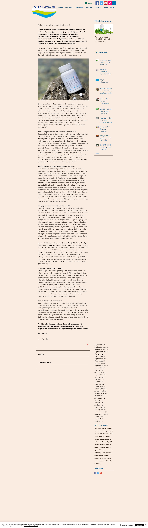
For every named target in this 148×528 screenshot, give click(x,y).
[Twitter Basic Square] (98, 473)
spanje (101, 461)
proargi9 (104, 458)
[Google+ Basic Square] (101, 473)
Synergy (96, 447)
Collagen (109, 428)
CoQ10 (104, 428)
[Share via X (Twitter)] (43, 339)
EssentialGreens (98, 431)
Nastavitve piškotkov (127, 525)
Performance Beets (105, 439)
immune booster (106, 452)
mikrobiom (97, 458)
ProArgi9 (102, 444)
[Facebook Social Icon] (97, 3)
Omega (101, 436)
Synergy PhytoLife (105, 447)
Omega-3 (107, 436)
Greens (111, 431)
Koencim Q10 (98, 433)
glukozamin (97, 452)
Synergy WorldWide (100, 450)
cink (111, 450)
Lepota (111, 433)
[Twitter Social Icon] (101, 3)
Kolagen (105, 433)
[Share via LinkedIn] (47, 339)
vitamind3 (97, 463)
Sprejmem (139, 525)
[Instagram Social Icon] (110, 3)
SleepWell (108, 444)
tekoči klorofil (107, 461)
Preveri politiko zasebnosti (31, 526)
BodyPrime (97, 428)
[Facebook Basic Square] (95, 473)
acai (108, 450)
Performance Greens (100, 442)
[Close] (146, 525)
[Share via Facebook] (39, 339)
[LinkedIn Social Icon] (114, 3)
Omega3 (96, 439)
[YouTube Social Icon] (105, 3)
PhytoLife (109, 442)
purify (109, 458)
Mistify (96, 436)
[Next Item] (110, 29)
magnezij (106, 455)
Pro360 (96, 444)
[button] (69, 8)
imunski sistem (98, 455)
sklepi (96, 461)
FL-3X (106, 431)
